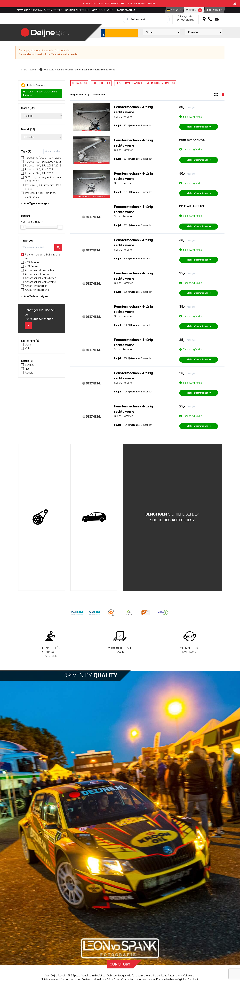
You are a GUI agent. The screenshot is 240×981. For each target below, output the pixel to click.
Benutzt (29, 364)
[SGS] (111, 612)
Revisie (29, 372)
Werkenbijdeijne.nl (145, 3)
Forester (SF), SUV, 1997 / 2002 (43, 157)
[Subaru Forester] (91, 117)
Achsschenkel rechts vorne (40, 282)
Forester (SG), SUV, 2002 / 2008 (43, 161)
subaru (78, 83)
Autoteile (49, 69)
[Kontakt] (216, 19)
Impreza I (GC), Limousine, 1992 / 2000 (43, 187)
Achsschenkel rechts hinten (40, 278)
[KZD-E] (77, 612)
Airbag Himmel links (36, 285)
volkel (28, 348)
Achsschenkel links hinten (39, 270)
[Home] (40, 69)
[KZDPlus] (94, 612)
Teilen (194, 10)
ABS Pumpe (32, 262)
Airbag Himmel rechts (37, 289)
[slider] (23, 227)
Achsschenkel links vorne (39, 274)
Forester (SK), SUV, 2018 (39, 173)
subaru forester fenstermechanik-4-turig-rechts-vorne (85, 69)
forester (100, 83)
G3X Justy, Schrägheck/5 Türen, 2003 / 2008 (43, 179)
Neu (27, 368)
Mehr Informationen (198, 126)
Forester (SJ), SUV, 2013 (39, 169)
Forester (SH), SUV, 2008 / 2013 (43, 165)
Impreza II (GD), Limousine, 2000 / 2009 (40, 194)
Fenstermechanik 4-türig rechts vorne (42, 256)
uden (28, 344)
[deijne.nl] (45, 32)
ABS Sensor (32, 266)
